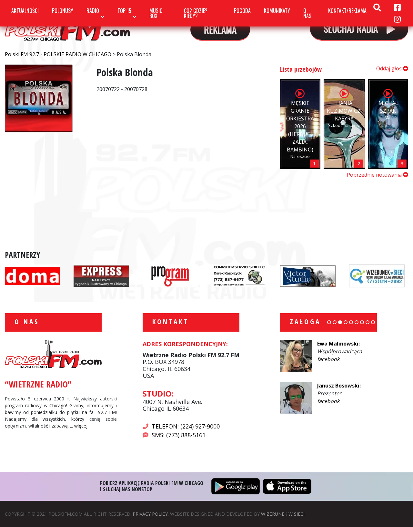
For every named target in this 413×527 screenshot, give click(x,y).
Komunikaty (277, 11)
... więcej (78, 426)
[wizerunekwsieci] (377, 275)
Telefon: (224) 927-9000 (186, 426)
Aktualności (25, 11)
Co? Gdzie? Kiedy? (195, 13)
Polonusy (62, 11)
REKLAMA (220, 29)
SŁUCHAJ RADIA (352, 28)
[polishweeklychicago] (170, 275)
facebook (328, 359)
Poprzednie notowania (375, 174)
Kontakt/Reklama (347, 11)
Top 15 (124, 11)
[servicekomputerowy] (239, 275)
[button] (329, 322)
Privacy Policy (150, 514)
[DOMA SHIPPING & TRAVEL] (32, 275)
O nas (307, 13)
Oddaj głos (389, 68)
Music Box (155, 13)
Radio (92, 11)
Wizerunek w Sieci (283, 514)
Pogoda (242, 11)
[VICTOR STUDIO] (308, 275)
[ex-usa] (101, 275)
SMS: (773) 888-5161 (179, 435)
